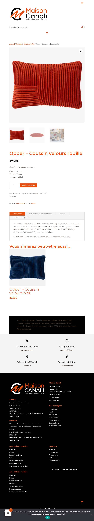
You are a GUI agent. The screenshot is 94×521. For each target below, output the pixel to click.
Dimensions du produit (21, 217)
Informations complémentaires (40, 214)
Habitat (33, 203)
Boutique (19, 44)
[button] (81, 51)
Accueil (12, 44)
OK (48, 517)
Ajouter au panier (28, 185)
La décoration (29, 44)
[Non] (91, 515)
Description (17, 214)
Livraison (62, 214)
